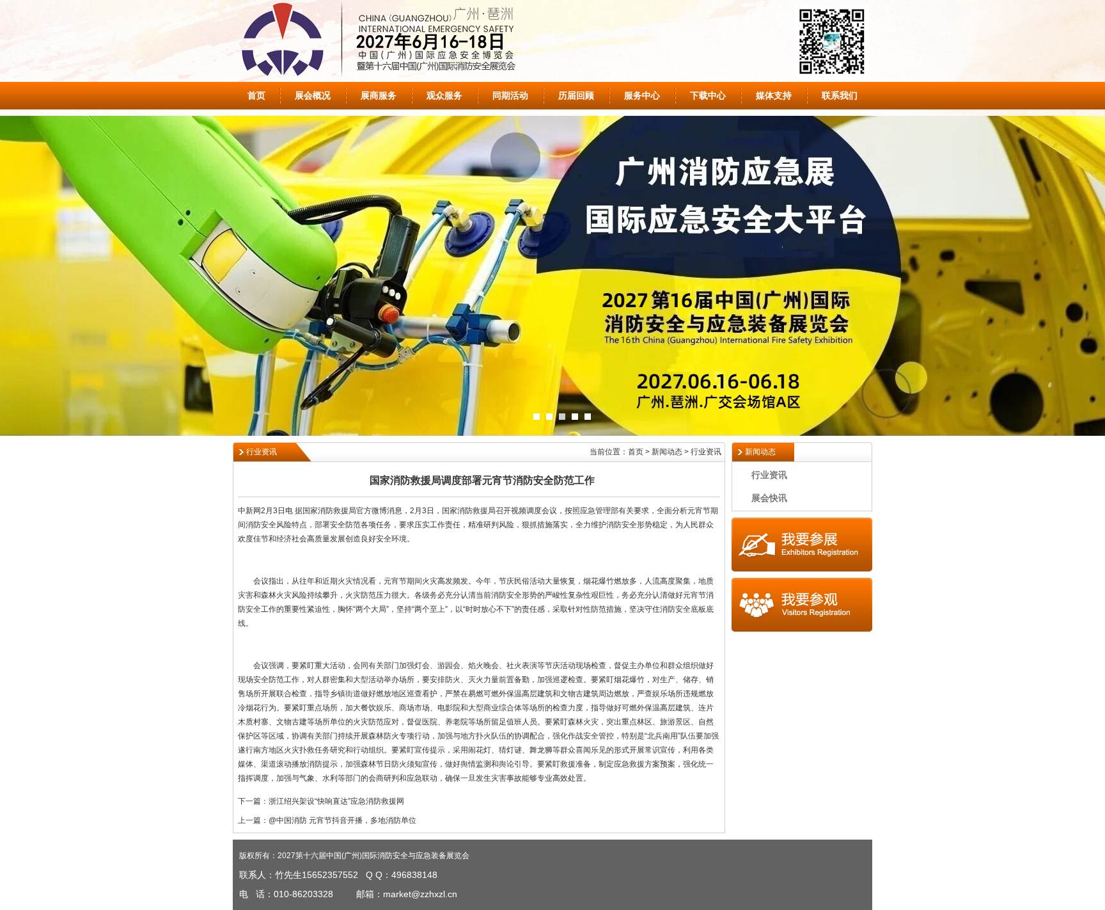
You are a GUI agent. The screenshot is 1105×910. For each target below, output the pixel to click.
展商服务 (378, 95)
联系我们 (840, 95)
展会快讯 (769, 498)
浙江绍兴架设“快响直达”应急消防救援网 (336, 801)
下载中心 (708, 95)
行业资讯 (769, 475)
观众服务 (444, 95)
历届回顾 (576, 95)
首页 (256, 95)
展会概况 (313, 95)
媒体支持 (774, 95)
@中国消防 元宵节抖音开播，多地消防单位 (342, 820)
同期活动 (510, 95)
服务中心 (642, 95)
